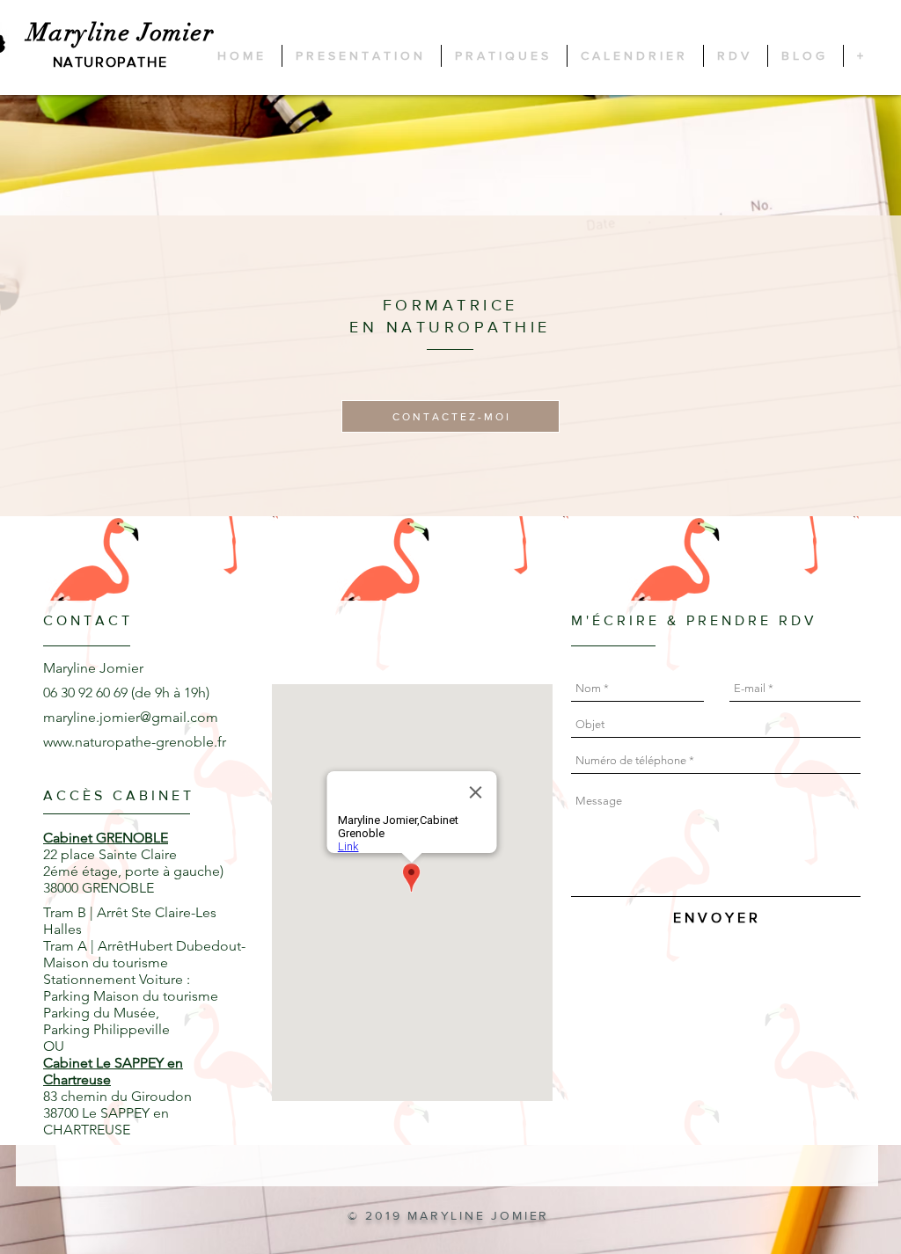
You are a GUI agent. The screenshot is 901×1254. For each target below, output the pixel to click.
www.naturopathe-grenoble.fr (134, 741)
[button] (450, 416)
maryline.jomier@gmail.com (130, 717)
